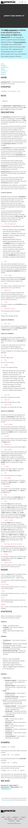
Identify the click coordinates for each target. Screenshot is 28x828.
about (3, 817)
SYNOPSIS (3, 66)
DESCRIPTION (4, 67)
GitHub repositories (6, 800)
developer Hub (8, 819)
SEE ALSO (3, 74)
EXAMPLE (3, 72)
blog (8, 817)
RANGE (3, 69)
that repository (20, 42)
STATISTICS (4, 71)
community (15, 817)
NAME (2, 64)
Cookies (23, 817)
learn (15, 819)
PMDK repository (10, 30)
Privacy (21, 819)
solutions (11, 821)
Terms (17, 821)
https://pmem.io (6, 789)
